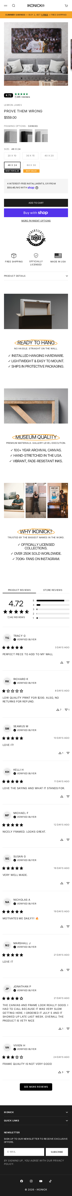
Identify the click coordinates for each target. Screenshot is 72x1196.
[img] (24, 639)
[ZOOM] (66, 80)
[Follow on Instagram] (31, 1181)
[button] (51, 601)
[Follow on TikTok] (50, 1181)
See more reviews (36, 1086)
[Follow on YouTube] (40, 1181)
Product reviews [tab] (19, 590)
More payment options (36, 220)
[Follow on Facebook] (21, 1181)
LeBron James (13, 105)
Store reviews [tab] (52, 590)
